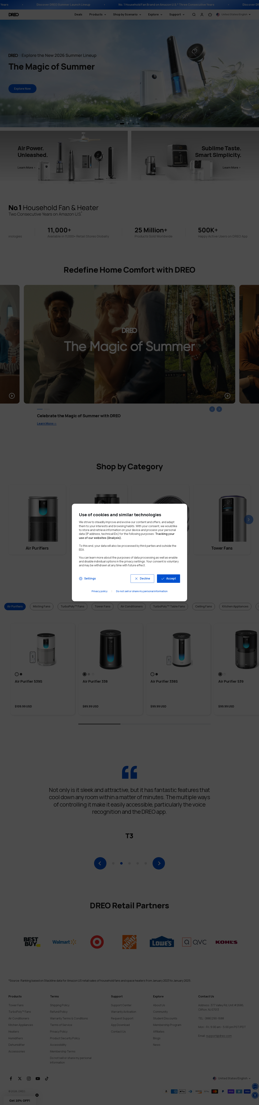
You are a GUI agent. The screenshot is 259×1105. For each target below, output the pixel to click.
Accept (171, 578)
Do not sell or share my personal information (142, 591)
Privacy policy (99, 591)
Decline (145, 578)
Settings (90, 578)
